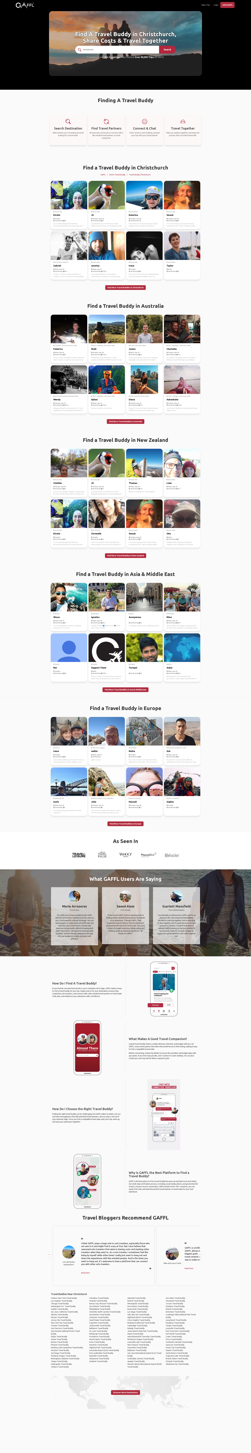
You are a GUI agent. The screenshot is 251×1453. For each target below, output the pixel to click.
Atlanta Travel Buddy (59, 1315)
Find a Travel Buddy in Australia (125, 306)
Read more (85, 1273)
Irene (131, 265)
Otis (169, 533)
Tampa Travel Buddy (59, 1361)
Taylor (170, 265)
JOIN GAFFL (227, 5)
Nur (55, 667)
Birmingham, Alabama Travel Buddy (65, 1359)
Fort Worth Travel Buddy (176, 1334)
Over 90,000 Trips (144, 57)
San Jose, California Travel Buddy (64, 1312)
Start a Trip (205, 5)
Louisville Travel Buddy (175, 1328)
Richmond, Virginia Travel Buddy (140, 1339)
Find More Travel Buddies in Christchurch (125, 288)
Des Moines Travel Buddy (137, 1306)
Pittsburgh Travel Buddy (99, 1334)
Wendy (57, 399)
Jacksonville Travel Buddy (99, 1326)
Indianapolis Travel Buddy (61, 1364)
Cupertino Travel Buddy (99, 1323)
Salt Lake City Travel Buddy (138, 1315)
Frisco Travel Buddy (174, 1339)
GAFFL (103, 175)
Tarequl (133, 667)
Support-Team (98, 667)
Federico (58, 349)
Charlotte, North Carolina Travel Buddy (105, 1312)
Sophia (170, 801)
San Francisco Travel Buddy (62, 1328)
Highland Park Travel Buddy (100, 1348)
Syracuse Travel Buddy (175, 1345)
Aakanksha (172, 399)
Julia (93, 801)
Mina (169, 617)
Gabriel (57, 265)
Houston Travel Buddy (60, 1350)
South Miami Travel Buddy (99, 1320)
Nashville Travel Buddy (98, 1356)
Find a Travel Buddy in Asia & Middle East (125, 574)
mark (56, 801)
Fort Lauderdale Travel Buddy (101, 1353)
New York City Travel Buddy (62, 1323)
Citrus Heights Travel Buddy (138, 1320)
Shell (93, 349)
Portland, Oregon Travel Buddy (63, 1356)
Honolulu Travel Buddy (98, 1345)
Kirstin (56, 215)
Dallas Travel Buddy (59, 1337)
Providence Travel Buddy (99, 1337)
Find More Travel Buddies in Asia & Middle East (125, 690)
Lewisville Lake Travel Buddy (139, 1342)
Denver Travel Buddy (59, 1317)
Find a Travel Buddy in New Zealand (125, 440)
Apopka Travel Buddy (136, 1361)
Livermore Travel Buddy (99, 1317)
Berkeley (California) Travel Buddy (141, 1323)
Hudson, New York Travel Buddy (64, 1298)
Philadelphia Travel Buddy (99, 1309)
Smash (170, 215)
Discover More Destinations (125, 1392)
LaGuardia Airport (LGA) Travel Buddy (104, 1350)
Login (216, 5)
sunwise (95, 265)
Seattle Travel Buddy (59, 1309)
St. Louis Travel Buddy (98, 1331)
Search (167, 49)
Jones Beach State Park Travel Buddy (142, 1331)
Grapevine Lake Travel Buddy (177, 1356)
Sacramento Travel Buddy (99, 1315)
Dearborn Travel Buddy (175, 1306)
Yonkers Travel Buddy (60, 1367)
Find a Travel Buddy (117, 175)
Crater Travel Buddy (174, 1337)
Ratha (132, 751)
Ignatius (95, 617)
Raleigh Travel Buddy (136, 1328)
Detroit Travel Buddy (174, 1309)
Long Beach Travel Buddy (176, 1320)
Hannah (133, 801)
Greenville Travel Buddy (137, 1348)
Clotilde (57, 483)
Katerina (133, 215)
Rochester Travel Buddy (175, 1312)
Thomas (133, 483)
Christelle (96, 533)
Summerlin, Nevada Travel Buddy (179, 1342)
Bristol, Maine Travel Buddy (177, 1359)
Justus (132, 349)
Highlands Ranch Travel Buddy (139, 1317)
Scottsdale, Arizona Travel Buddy (140, 1359)
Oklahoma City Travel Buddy (177, 1364)
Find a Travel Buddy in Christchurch (125, 167)
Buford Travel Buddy (135, 1301)
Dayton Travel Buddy (174, 1350)
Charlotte (172, 349)
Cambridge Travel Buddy (137, 1326)
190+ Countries (111, 57)
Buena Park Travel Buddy (137, 1309)
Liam (169, 483)
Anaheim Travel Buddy (98, 1361)
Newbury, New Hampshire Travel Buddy (67, 1348)
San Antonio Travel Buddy (99, 1306)
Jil (92, 215)
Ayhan (94, 399)
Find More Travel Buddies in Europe (125, 824)
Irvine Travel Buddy (97, 1342)
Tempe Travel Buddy (174, 1326)
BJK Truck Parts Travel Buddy (178, 1331)
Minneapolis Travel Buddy (138, 1304)
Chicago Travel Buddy (60, 1304)
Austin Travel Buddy (59, 1339)
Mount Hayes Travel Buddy (100, 1339)
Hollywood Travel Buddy (99, 1359)
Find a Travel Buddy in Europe (125, 708)
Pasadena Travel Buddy (175, 1323)
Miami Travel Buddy (135, 1334)
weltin (94, 751)
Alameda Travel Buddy (136, 1298)
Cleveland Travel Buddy (175, 1301)
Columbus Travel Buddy (99, 1298)
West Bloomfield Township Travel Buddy (144, 1337)
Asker (170, 667)
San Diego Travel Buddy (60, 1353)
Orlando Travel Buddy (98, 1301)
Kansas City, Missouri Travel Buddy (103, 1304)
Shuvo (56, 617)
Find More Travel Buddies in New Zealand (125, 556)
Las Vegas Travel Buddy (137, 1312)
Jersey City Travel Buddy (61, 1320)
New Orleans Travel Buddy (138, 1345)
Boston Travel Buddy (59, 1342)
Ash (168, 751)
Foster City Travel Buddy (176, 1348)
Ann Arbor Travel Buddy (175, 1298)
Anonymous (135, 617)
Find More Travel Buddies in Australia (125, 421)
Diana (132, 399)
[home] (25, 5)
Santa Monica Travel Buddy (177, 1353)
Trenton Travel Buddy (60, 1326)
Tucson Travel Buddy (174, 1304)
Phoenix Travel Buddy (60, 1345)
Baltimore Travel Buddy (98, 1328)
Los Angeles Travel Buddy (61, 1301)
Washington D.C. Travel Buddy (63, 1306)
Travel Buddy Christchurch (140, 175)
